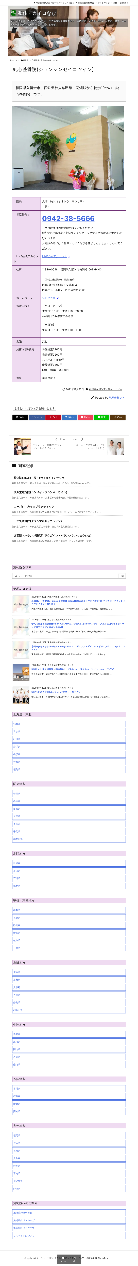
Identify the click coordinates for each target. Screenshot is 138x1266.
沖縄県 (16, 1188)
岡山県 (16, 1049)
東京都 (16, 823)
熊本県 (16, 1165)
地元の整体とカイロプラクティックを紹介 (55, 3)
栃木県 (16, 801)
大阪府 (16, 987)
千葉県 (16, 831)
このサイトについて (23, 1235)
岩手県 (16, 746)
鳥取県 (16, 1034)
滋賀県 (16, 972)
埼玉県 (16, 816)
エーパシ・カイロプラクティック (34, 506)
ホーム (14, 60)
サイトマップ (104, 3)
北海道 (16, 723)
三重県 (16, 948)
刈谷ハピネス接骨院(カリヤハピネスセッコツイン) (56, 692)
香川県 (16, 1088)
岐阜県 (16, 940)
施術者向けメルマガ (23, 1220)
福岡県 (25, 60)
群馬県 (16, 793)
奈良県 (16, 1002)
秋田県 (16, 739)
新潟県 (16, 863)
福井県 (16, 885)
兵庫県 (16, 994)
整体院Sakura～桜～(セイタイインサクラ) (40, 477)
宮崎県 (16, 1173)
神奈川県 (18, 839)
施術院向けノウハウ (23, 1227)
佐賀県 (16, 1143)
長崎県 (16, 1150)
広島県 (16, 1056)
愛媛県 (16, 1103)
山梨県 (16, 910)
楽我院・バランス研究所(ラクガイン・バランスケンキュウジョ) (53, 535)
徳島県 (16, 1096)
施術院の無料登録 (86, 3)
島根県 (16, 1041)
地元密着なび (116, 397)
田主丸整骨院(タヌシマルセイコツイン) (38, 521)
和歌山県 (18, 1010)
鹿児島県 (18, 1181)
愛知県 (16, 932)
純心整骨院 (49, 298)
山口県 (16, 1064)
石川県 (16, 878)
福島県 (16, 769)
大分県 (16, 1158)
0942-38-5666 (68, 218)
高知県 (16, 1111)
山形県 (16, 754)
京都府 (16, 979)
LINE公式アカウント (54, 256)
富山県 (16, 870)
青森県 (16, 731)
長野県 (16, 917)
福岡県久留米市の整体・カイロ (46, 60)
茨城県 (16, 808)
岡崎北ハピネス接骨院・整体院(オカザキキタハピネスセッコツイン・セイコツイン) (72, 669)
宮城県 (16, 761)
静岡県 (16, 925)
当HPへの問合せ (120, 3)
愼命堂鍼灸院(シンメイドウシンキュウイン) (40, 492)
